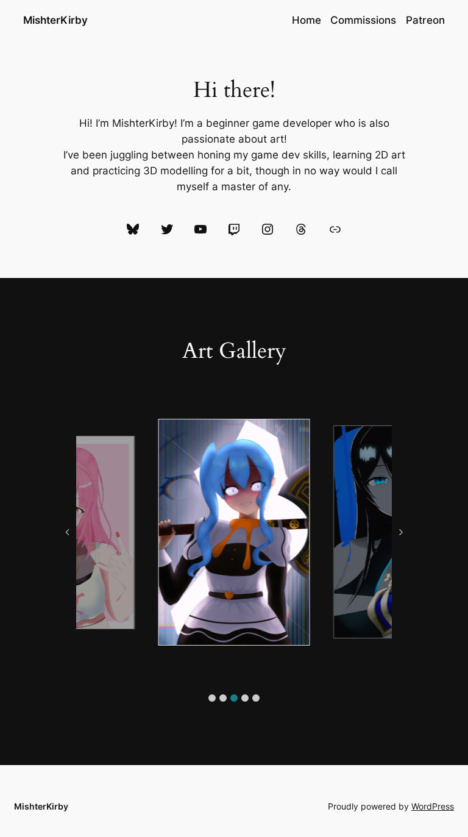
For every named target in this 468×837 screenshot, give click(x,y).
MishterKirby (55, 19)
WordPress (432, 806)
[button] (212, 698)
